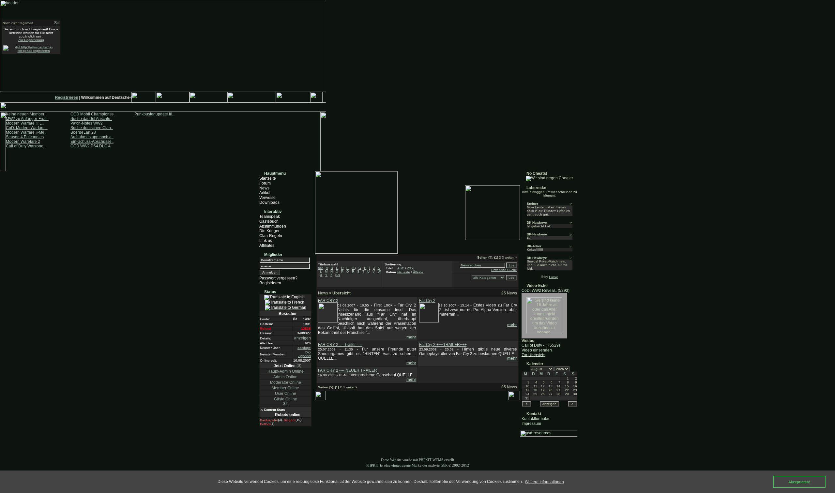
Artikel (264, 192)
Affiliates (266, 245)
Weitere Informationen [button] (544, 482)
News (264, 188)
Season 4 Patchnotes (25, 137)
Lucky (553, 277)
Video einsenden (537, 350)
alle (320, 268)
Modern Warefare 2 (23, 141)
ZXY (410, 268)
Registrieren (63, 97)
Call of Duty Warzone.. (25, 146)
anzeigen (302, 338)
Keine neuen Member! (25, 114)
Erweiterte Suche (504, 270)
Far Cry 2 (427, 300)
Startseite (267, 178)
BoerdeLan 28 (83, 132)
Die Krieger (269, 231)
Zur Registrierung (31, 40)
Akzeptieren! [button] (799, 482)
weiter (509, 257)
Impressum (531, 423)
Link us (265, 240)
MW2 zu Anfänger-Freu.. (27, 118)
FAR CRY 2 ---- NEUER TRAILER (347, 370)
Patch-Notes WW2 (86, 123)
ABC (400, 268)
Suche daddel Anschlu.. (91, 118)
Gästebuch (269, 221)
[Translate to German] (285, 308)
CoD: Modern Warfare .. (27, 128)
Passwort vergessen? (278, 278)
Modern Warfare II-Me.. (26, 132)
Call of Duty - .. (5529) (541, 345)
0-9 (337, 275)
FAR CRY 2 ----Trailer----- (340, 344)
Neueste (403, 272)
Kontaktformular (536, 418)
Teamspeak (269, 216)
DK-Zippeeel (304, 354)
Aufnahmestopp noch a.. (92, 137)
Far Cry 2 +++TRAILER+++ (443, 344)
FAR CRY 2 (328, 300)
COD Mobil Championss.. (92, 114)
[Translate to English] (284, 297)
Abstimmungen (272, 226)
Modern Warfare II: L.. (25, 123)
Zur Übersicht (533, 354)
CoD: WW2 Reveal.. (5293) (545, 290)
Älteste (418, 272)
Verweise (267, 197)
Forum (265, 183)
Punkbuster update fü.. (154, 114)
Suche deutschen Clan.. (91, 128)
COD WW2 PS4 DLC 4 (90, 146)
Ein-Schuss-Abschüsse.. (92, 141)
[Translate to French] (284, 302)
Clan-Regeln (270, 235)
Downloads (269, 202)
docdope (304, 348)
